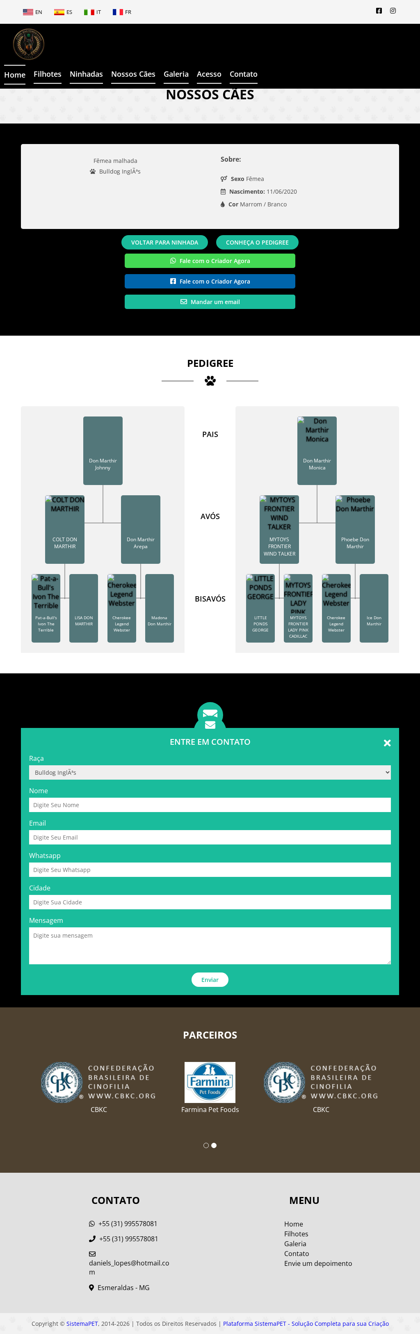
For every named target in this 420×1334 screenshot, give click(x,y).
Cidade (39, 887)
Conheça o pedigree (257, 242)
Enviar (210, 980)
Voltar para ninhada (164, 242)
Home (14, 75)
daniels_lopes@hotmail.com (129, 1267)
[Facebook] (379, 10)
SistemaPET (82, 1323)
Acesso (209, 74)
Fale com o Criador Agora (214, 261)
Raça (36, 758)
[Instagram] (393, 10)
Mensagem (46, 920)
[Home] (22, 44)
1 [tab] (206, 1145)
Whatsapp (45, 855)
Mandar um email (214, 302)
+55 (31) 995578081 (127, 1223)
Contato (244, 74)
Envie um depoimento (318, 1263)
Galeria (295, 1243)
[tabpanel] (210, 1084)
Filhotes (48, 74)
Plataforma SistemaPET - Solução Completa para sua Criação (306, 1323)
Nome (38, 790)
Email (37, 823)
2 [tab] (214, 1145)
